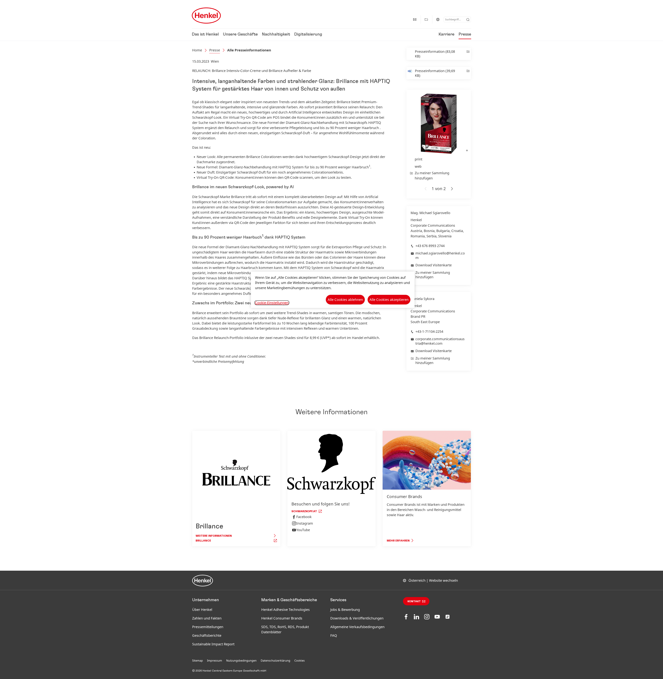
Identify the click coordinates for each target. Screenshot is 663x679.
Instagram (304, 523)
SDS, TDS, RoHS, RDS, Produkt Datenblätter (285, 629)
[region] (333, 290)
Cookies (299, 660)
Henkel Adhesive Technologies (285, 609)
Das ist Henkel (205, 34)
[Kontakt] (415, 19)
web (418, 166)
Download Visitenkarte (433, 265)
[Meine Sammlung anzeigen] (426, 19)
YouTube (303, 530)
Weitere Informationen (214, 535)
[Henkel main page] (206, 15)
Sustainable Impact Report (213, 644)
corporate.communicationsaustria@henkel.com (440, 341)
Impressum (214, 660)
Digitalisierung (308, 34)
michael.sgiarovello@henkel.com (440, 255)
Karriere (446, 34)
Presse (465, 34)
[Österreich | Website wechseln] (438, 19)
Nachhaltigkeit (276, 34)
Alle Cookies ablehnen (345, 299)
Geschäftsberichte (206, 635)
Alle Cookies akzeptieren (389, 299)
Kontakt (414, 601)
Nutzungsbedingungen (241, 660)
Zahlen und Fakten (207, 618)
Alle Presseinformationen (249, 50)
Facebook (304, 516)
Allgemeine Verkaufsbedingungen (357, 626)
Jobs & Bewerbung (345, 609)
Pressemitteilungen (207, 626)
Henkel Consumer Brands (281, 618)
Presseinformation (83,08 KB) (435, 53)
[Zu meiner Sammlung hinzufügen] (468, 54)
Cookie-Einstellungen (272, 302)
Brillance (203, 540)
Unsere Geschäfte (240, 34)
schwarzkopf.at (304, 511)
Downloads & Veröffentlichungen (356, 618)
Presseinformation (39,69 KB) (435, 73)
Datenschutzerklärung (275, 660)
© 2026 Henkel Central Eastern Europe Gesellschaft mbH (229, 670)
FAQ (333, 635)
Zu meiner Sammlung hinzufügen (432, 175)
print (418, 159)
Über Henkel (202, 609)
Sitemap (197, 660)
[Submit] (468, 19)
